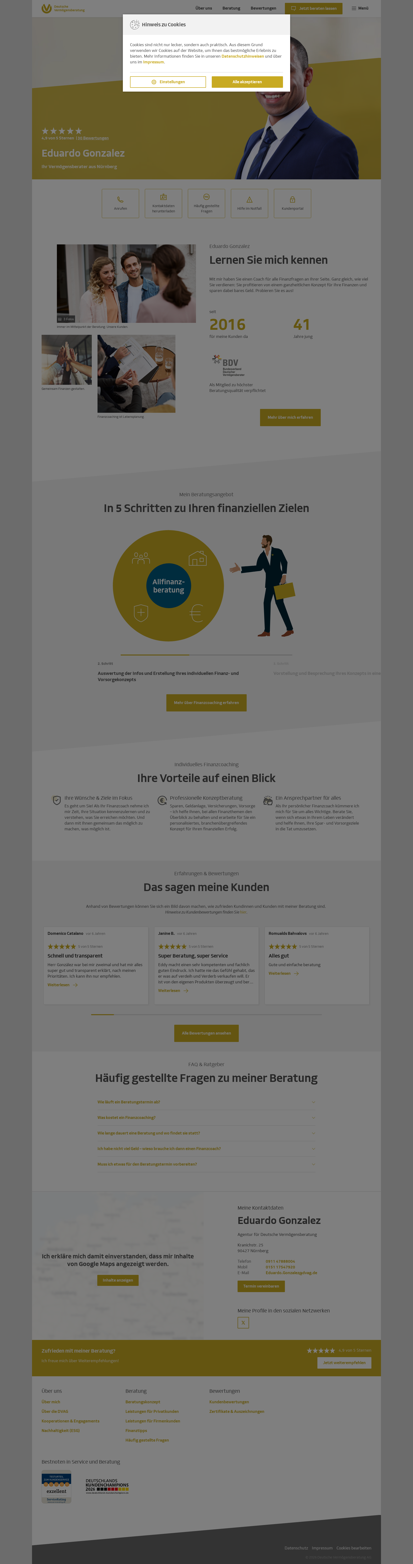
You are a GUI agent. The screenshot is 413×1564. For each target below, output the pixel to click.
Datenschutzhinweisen (243, 56)
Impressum (153, 62)
